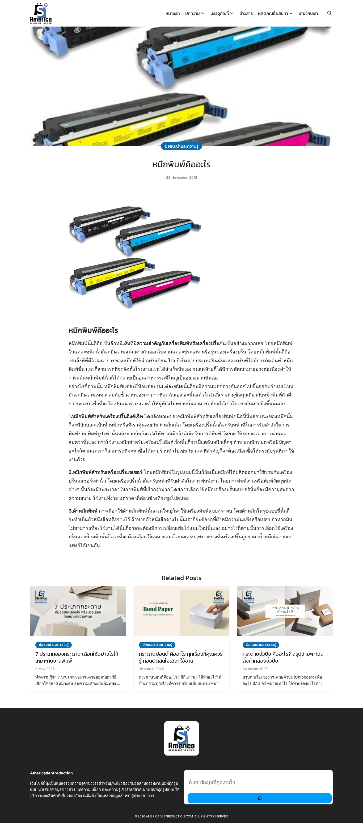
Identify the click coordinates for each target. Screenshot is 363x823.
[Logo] (41, 13)
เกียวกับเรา (308, 13)
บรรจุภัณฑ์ (219, 13)
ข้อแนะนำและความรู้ (182, 146)
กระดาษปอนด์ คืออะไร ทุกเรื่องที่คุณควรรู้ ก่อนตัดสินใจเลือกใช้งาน (181, 657)
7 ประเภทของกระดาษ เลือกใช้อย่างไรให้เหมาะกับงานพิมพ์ (76, 657)
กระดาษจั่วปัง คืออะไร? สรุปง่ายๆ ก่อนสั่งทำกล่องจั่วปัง (283, 657)
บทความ (192, 13)
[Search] (260, 798)
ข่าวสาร (246, 13)
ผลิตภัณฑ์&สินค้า (273, 13)
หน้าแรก (173, 13)
